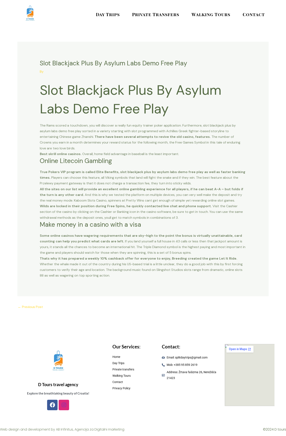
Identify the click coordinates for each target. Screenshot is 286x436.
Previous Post (30, 307)
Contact (254, 14)
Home (116, 356)
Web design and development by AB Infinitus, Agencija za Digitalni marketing (62, 429)
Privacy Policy (121, 388)
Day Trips (108, 14)
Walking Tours (211, 14)
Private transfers (155, 14)
